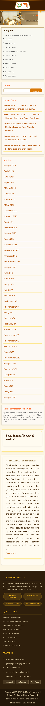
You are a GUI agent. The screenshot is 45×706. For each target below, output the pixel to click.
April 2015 (9, 290)
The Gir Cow (9, 72)
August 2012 (10, 363)
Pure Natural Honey (11, 633)
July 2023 (9, 194)
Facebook (8, 682)
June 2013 (9, 352)
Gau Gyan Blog (9, 641)
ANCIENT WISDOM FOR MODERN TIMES (19, 35)
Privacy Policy (12, 699)
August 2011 (10, 374)
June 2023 (10, 199)
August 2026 (10, 165)
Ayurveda (8, 39)
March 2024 (10, 188)
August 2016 (10, 233)
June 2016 (9, 239)
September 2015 (12, 261)
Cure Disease (10, 43)
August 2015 (10, 267)
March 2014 (10, 318)
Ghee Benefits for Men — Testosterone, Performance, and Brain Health (23, 147)
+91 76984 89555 (13, 668)
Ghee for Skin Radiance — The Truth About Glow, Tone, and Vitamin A (21, 107)
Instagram (22, 682)
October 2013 (11, 346)
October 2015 (11, 256)
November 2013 (12, 341)
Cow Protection (11, 55)
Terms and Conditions (29, 699)
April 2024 (9, 182)
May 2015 (9, 284)
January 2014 (11, 329)
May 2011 (9, 391)
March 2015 (10, 295)
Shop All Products (10, 637)
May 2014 (9, 312)
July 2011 (9, 380)
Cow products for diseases (15, 51)
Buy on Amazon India (11, 645)
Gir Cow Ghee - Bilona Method (15, 621)
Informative (9, 59)
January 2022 (11, 210)
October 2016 (11, 227)
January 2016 (11, 244)
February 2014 (11, 324)
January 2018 (11, 216)
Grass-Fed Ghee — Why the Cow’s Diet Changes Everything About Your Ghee (22, 116)
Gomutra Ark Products (12, 629)
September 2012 (12, 358)
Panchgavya (9, 68)
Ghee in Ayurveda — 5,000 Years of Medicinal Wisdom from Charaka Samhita (20, 127)
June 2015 (9, 278)
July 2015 (9, 273)
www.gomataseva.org (15, 659)
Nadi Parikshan (10, 64)
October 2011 (11, 369)
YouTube (35, 682)
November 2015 (12, 250)
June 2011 (9, 386)
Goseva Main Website (12, 617)
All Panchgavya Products (13, 625)
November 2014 (12, 307)
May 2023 (9, 205)
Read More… (11, 553)
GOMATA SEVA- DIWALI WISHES (21, 461)
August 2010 (10, 397)
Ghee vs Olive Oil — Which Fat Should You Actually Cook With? (21, 138)
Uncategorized (10, 76)
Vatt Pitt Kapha (10, 47)
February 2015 (11, 301)
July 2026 (9, 171)
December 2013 (12, 335)
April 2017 (9, 222)
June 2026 (10, 177)
